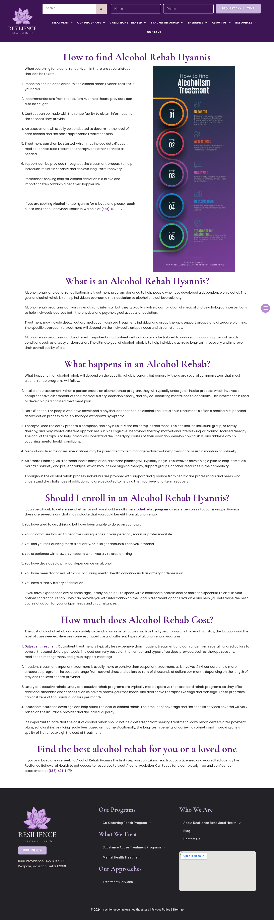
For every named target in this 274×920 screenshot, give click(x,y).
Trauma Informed (165, 23)
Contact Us (191, 839)
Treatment (60, 23)
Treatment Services (118, 882)
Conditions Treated (126, 23)
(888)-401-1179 (112, 209)
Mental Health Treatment (121, 857)
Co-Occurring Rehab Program (125, 823)
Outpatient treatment (41, 646)
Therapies (195, 23)
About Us (219, 23)
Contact (154, 32)
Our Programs (89, 23)
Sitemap (178, 909)
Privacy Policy (160, 909)
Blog (186, 831)
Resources (244, 23)
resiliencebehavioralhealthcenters (126, 909)
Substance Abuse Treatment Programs (132, 847)
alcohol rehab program (151, 509)
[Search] (101, 9)
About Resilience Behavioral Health (209, 823)
